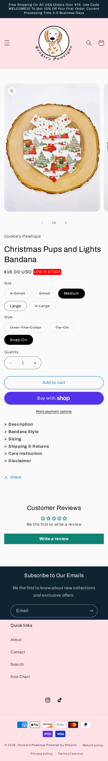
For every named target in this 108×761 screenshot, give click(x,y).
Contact (17, 652)
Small (47, 294)
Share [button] (15, 477)
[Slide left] (42, 223)
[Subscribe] (91, 610)
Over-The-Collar (28, 328)
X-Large (45, 307)
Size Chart (20, 677)
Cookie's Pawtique (32, 745)
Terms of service (70, 753)
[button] (7, 43)
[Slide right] (66, 223)
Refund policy (93, 745)
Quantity (11, 352)
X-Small (20, 294)
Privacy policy (41, 753)
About (15, 640)
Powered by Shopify (61, 745)
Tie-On (64, 328)
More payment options (54, 411)
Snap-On (18, 340)
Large (15, 306)
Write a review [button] (54, 538)
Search (17, 664)
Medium (71, 293)
